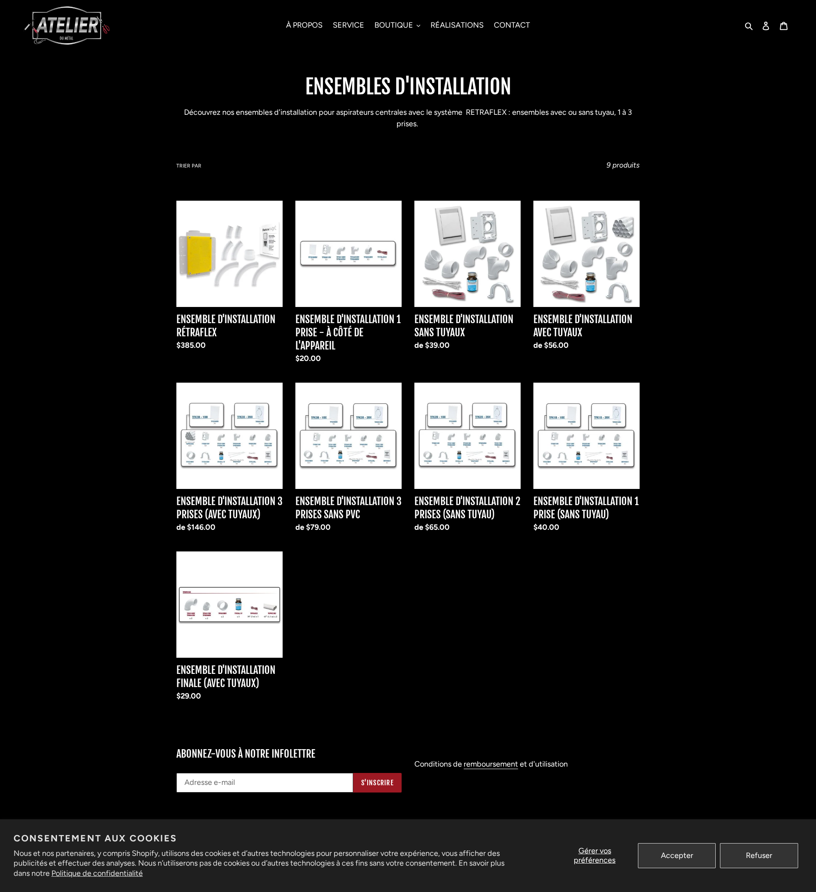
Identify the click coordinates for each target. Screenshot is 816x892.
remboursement (491, 764)
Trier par (188, 166)
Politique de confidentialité (97, 873)
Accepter (677, 855)
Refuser (759, 855)
